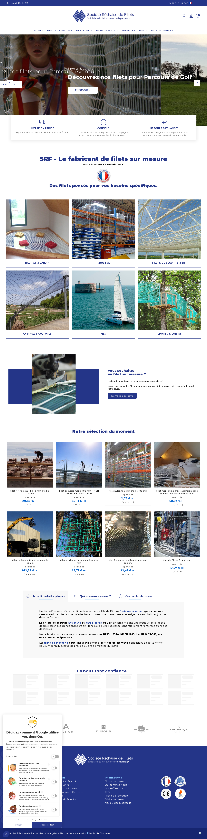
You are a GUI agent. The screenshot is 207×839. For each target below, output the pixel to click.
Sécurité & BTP (68, 788)
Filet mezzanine (114, 799)
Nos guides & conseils (118, 803)
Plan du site (66, 833)
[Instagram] (198, 2)
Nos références (114, 788)
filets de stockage (56, 642)
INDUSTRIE (103, 263)
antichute (74, 622)
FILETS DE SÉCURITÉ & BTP (169, 263)
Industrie (64, 785)
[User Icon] (191, 16)
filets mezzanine (131, 611)
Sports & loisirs (67, 799)
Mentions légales (48, 833)
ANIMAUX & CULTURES (37, 333)
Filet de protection (116, 795)
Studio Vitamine (101, 833)
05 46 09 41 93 (19, 3)
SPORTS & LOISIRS (170, 333)
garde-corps (93, 622)
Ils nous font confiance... (103, 671)
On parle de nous (139, 596)
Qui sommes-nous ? (95, 596)
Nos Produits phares (49, 596)
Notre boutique (114, 781)
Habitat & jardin (68, 781)
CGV (107, 792)
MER (103, 333)
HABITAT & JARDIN (37, 263)
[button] (122, 396)
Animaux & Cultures (70, 792)
